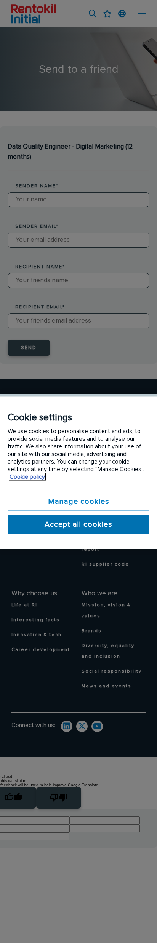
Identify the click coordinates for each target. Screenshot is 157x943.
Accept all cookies (78, 524)
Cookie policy (27, 477)
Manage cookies (78, 501)
